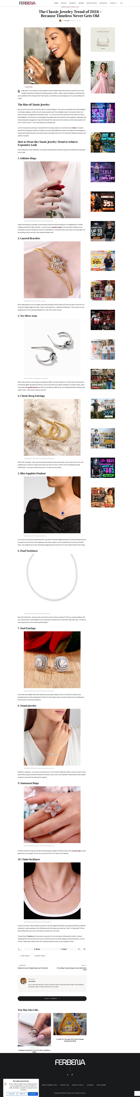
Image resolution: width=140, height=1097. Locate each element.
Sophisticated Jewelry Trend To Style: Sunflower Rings (34, 1051)
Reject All (22, 1094)
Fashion (63, 7)
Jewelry (68, 7)
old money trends (40, 955)
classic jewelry (24, 955)
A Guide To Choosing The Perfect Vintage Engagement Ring (70, 1040)
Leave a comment (51, 998)
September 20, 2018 (34, 1048)
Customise (12, 1094)
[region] (21, 1088)
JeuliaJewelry (28, 87)
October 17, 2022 (70, 1037)
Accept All (33, 1094)
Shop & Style (75, 7)
